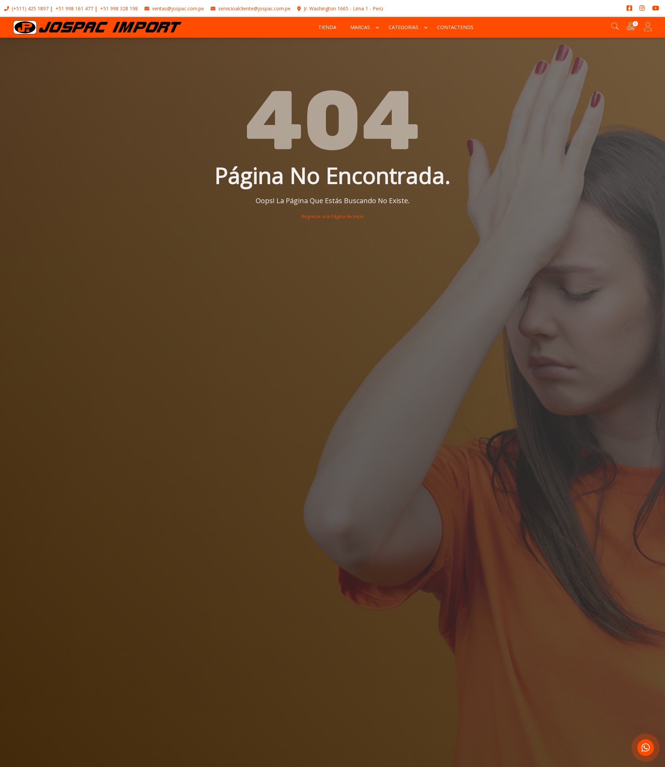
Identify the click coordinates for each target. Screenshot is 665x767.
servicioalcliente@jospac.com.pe (254, 8)
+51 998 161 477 (74, 8)
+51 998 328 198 (119, 8)
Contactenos (455, 27)
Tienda (327, 27)
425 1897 (38, 8)
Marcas (360, 27)
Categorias (403, 27)
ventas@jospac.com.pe (177, 8)
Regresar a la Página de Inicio (333, 216)
